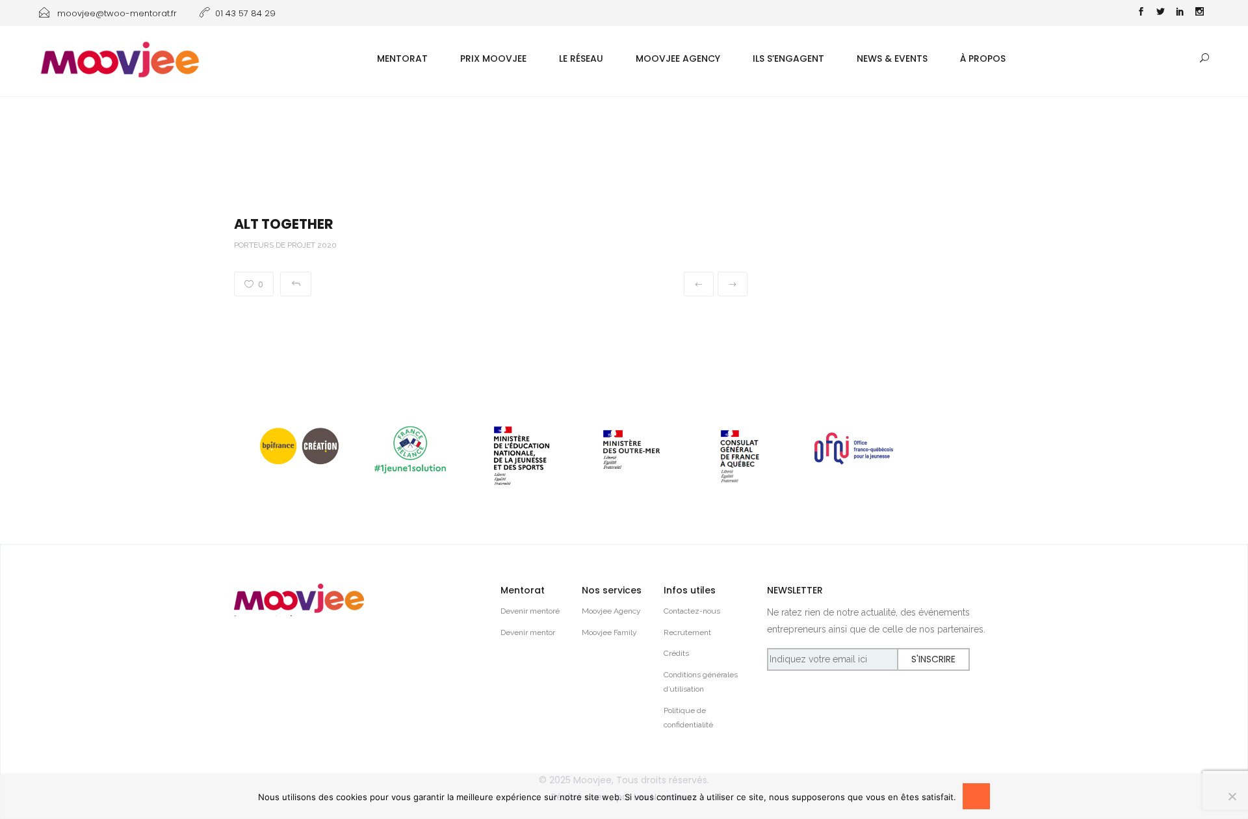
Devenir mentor (527, 632)
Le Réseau (581, 58)
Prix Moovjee (493, 58)
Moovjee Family (609, 632)
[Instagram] (1199, 13)
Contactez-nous (692, 611)
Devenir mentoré (530, 611)
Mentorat (402, 58)
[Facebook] (1140, 13)
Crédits (676, 653)
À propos (983, 58)
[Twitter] (1160, 13)
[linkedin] (1180, 13)
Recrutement (687, 632)
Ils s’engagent (788, 58)
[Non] (1231, 796)
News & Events (892, 58)
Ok (976, 796)
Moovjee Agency (678, 58)
